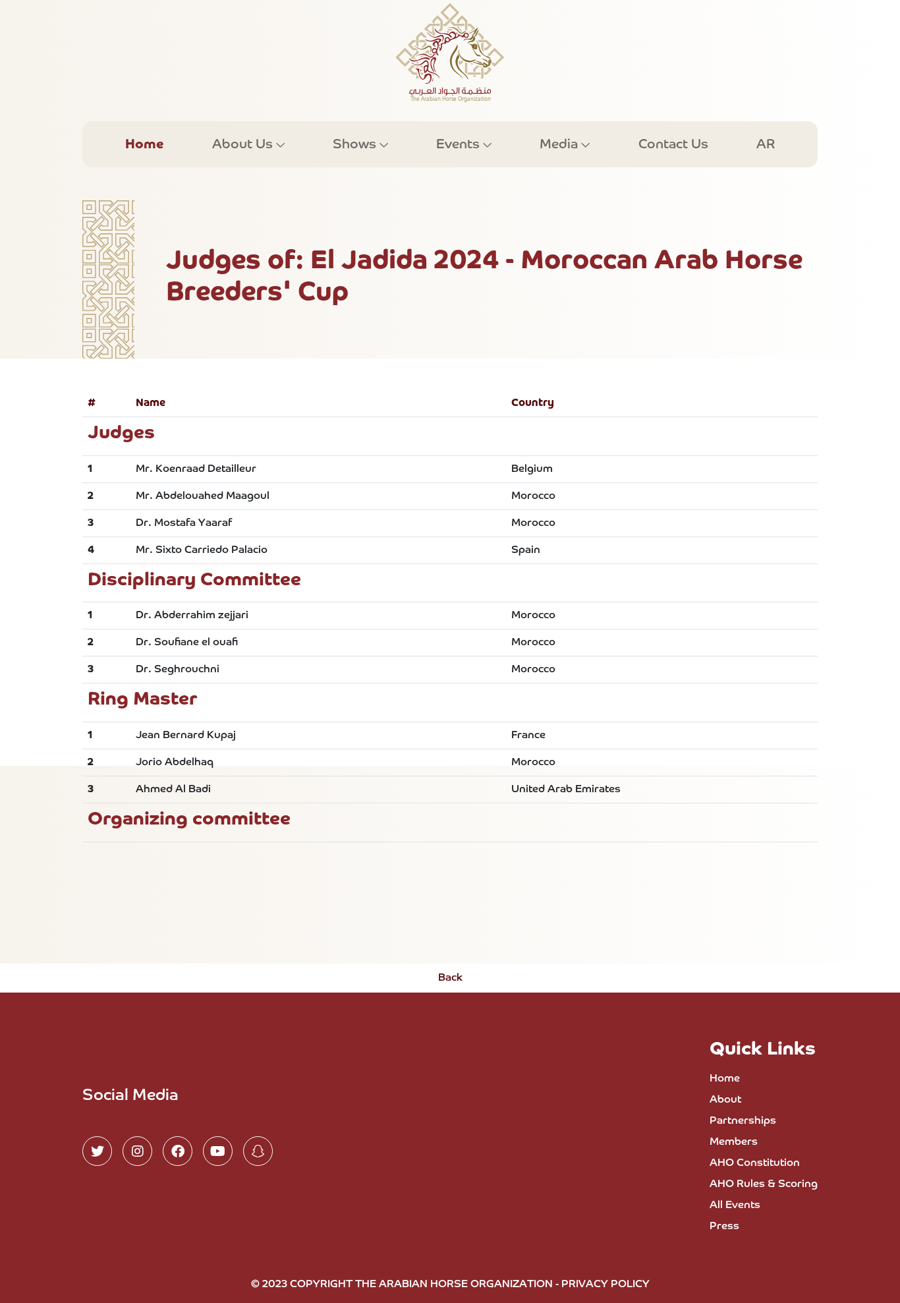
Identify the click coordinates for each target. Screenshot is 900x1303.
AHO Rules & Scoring (764, 1184)
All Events (735, 1205)
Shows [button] (356, 144)
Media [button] (560, 144)
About (725, 1100)
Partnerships (743, 1121)
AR (765, 144)
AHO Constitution (755, 1163)
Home (144, 144)
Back (450, 978)
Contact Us (673, 144)
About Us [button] (244, 144)
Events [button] (459, 144)
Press (724, 1226)
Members (734, 1142)
